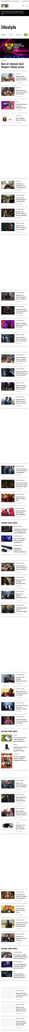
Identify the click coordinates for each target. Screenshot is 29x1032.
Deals (17, 101)
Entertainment (20, 195)
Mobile (16, 735)
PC (14, 971)
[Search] (27, 6)
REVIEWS (18, 35)
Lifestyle (4, 60)
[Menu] (23, 6)
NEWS (10, 35)
